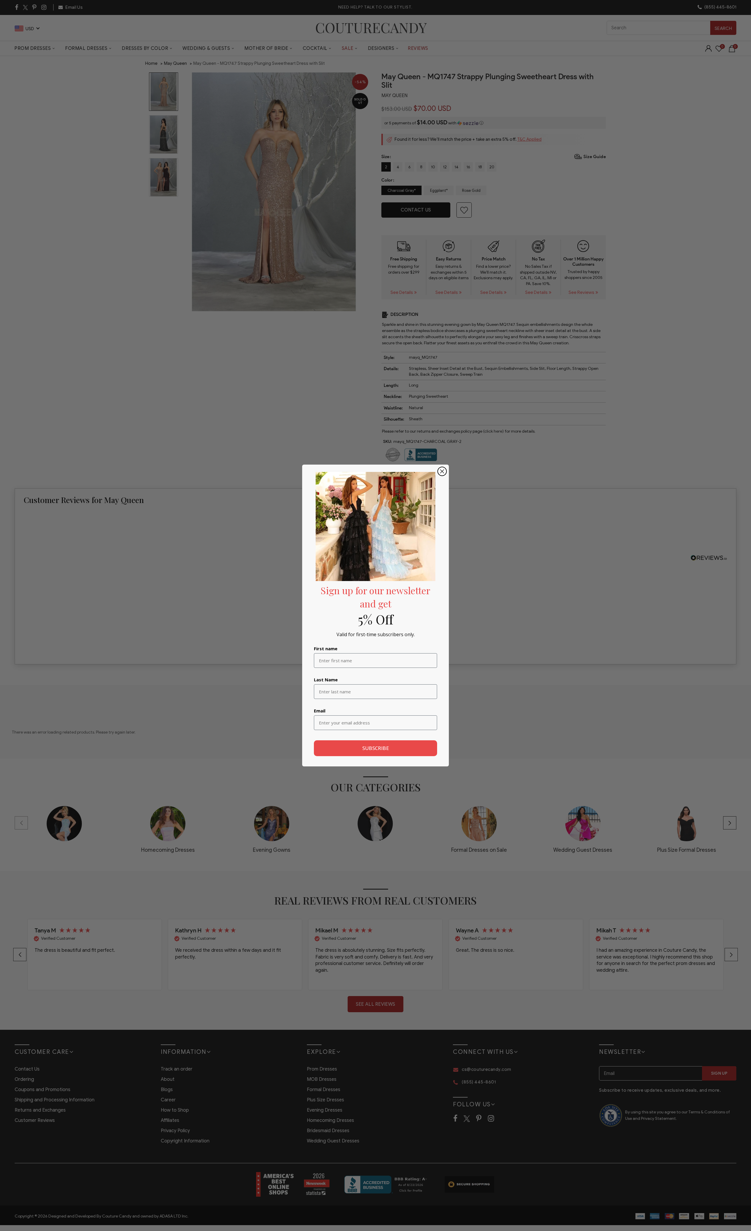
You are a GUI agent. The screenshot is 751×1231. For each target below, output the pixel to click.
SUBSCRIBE (375, 748)
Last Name (326, 680)
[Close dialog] (442, 471)
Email (319, 711)
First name (325, 648)
